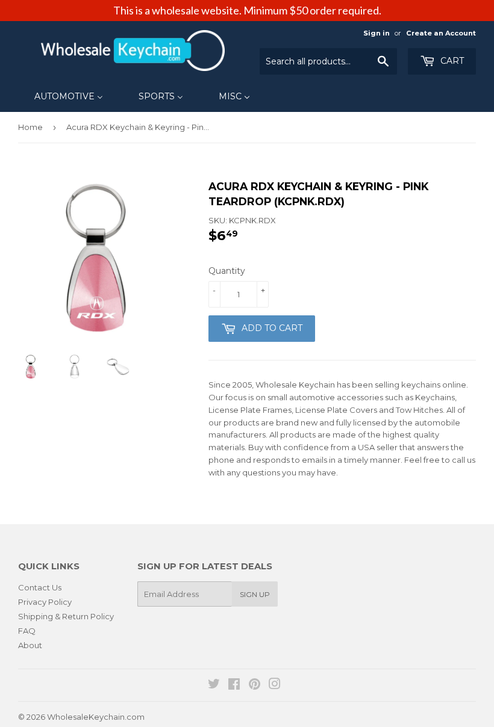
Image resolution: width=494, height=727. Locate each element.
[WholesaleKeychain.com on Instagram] (275, 685)
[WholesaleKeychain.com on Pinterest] (254, 685)
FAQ (27, 631)
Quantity (226, 270)
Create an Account (441, 33)
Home (30, 127)
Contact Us (39, 587)
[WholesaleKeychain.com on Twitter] (214, 685)
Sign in (376, 33)
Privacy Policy (45, 602)
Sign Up (255, 594)
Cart (451, 60)
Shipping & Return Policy (66, 616)
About (30, 645)
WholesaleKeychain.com (96, 717)
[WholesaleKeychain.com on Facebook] (234, 685)
